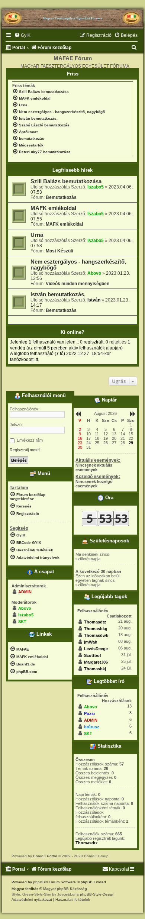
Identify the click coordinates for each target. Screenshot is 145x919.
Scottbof (92, 655)
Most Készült (59, 251)
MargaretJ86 (96, 662)
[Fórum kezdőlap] (72, 15)
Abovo (94, 273)
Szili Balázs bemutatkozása (66, 181)
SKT (22, 621)
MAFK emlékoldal (53, 208)
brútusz (91, 727)
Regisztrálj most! (25, 450)
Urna (36, 235)
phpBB (39, 882)
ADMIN (25, 592)
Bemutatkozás (61, 197)
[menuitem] (22, 35)
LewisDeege (96, 648)
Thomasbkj (95, 669)
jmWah (90, 642)
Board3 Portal (45, 856)
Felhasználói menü (43, 395)
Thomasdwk (96, 635)
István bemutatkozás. (58, 294)
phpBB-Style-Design (97, 894)
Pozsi (89, 713)
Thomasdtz (95, 622)
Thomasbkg (95, 628)
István (93, 300)
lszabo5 (95, 187)
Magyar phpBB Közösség (65, 889)
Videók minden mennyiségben (77, 283)
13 (129, 706)
